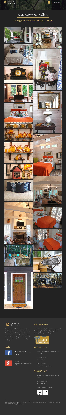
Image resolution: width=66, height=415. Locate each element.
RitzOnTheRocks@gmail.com (44, 366)
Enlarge (18, 35)
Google (17, 361)
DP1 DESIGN (8, 404)
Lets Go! (17, 354)
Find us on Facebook (20, 351)
